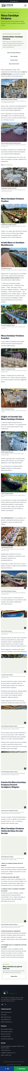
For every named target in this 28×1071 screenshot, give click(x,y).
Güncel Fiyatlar (14, 56)
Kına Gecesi (4, 1014)
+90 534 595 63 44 (14, 1)
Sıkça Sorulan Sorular (14, 63)
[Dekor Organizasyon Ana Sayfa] (7, 5)
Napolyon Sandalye (5, 1034)
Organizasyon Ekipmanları (7, 1038)
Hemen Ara (14, 976)
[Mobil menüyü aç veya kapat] (25, 5)
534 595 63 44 (9, 165)
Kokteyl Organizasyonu (6, 1021)
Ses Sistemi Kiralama (6, 1036)
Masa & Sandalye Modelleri (14, 52)
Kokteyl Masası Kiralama (6, 1031)
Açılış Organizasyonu (6, 1019)
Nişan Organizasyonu (6, 1017)
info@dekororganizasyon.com (8, 1052)
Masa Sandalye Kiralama (6, 1029)
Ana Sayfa (3, 12)
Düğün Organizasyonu (6, 1012)
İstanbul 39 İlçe (14, 60)
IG (2, 1004)
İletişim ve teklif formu (6, 1055)
